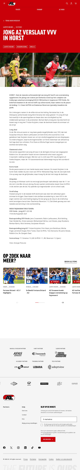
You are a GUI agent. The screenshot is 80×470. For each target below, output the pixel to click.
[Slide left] (17, 302)
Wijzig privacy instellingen (29, 423)
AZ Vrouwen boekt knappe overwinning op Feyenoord (58, 292)
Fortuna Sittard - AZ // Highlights (11, 291)
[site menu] (4, 3)
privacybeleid (47, 432)
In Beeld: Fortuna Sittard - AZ (36, 291)
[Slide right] (62, 302)
